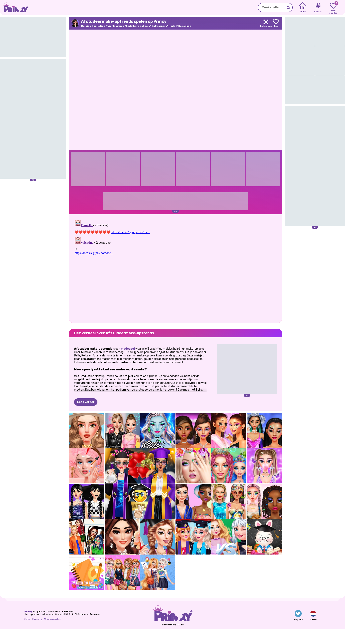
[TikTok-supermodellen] (228, 501)
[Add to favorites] (276, 23)
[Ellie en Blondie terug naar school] (157, 572)
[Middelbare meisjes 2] (86, 537)
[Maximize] (266, 23)
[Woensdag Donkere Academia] (86, 501)
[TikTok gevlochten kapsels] (264, 501)
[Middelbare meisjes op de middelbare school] (228, 537)
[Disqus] (175, 268)
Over (27, 619)
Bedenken (184, 26)
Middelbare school (137, 26)
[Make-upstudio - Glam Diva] (86, 430)
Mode (172, 26)
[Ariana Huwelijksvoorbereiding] (122, 537)
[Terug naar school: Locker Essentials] (86, 572)
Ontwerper (159, 26)
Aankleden (115, 26)
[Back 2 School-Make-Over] (86, 465)
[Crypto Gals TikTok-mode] (193, 501)
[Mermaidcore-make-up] (228, 465)
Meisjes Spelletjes (93, 26)
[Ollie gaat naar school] (264, 537)
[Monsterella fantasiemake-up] (157, 430)
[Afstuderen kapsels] (157, 537)
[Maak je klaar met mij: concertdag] (264, 430)
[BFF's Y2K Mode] (264, 465)
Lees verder (85, 402)
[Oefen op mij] (193, 465)
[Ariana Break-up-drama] (228, 430)
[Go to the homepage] (14, 7)
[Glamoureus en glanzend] (193, 430)
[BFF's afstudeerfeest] (193, 537)
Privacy (37, 619)
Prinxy (28, 611)
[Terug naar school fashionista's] (122, 572)
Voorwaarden (52, 619)
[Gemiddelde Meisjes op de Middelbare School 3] (122, 430)
